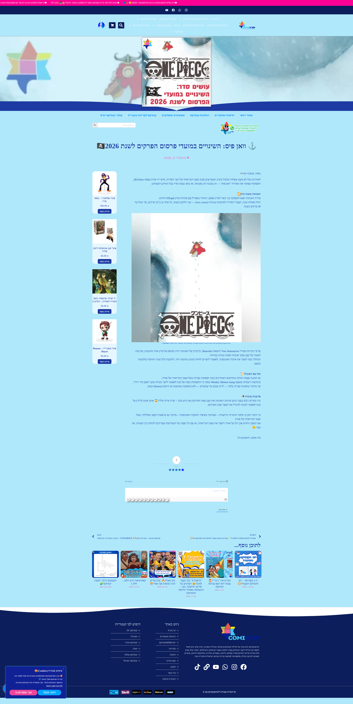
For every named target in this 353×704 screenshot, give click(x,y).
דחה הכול (49, 692)
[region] (36, 682)
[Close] (63, 668)
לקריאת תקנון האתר (54, 685)
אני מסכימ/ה (23, 692)
